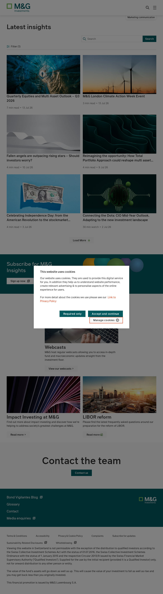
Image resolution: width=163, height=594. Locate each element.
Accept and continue (105, 314)
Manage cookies (104, 320)
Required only (72, 314)
